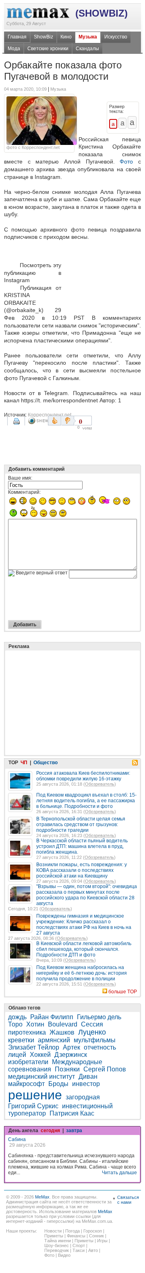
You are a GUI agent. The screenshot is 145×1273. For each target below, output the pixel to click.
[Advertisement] (102, 278)
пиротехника (27, 1032)
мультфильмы (95, 1040)
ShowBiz (43, 37)
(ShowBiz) (101, 13)
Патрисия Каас (72, 1113)
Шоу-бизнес (56, 1245)
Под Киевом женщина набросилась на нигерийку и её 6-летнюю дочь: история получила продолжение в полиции (81, 973)
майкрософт (26, 1083)
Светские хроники (47, 48)
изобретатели (28, 1061)
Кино (66, 37)
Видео (64, 1255)
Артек (71, 1047)
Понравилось (54, 420)
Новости (53, 1230)
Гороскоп (92, 1230)
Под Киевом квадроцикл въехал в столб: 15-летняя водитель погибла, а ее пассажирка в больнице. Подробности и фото (86, 800)
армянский (54, 1040)
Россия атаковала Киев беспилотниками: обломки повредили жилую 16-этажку (83, 776)
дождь (17, 1017)
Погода (72, 1230)
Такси (78, 1250)
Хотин (35, 1024)
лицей (17, 1054)
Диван (88, 1076)
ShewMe (38, 421)
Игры (102, 1240)
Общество (45, 762)
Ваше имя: (20, 478)
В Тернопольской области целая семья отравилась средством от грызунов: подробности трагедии (80, 824)
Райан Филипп (51, 1017)
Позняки (67, 1069)
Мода (14, 48)
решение (35, 1095)
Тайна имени (57, 1240)
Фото (126, 161)
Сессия (92, 1024)
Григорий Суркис (33, 1106)
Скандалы (87, 48)
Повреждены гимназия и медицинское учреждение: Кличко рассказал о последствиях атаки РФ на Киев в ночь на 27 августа (83, 924)
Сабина (17, 1139)
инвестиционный (87, 1106)
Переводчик (56, 1250)
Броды (58, 1083)
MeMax (42, 1196)
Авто (93, 1250)
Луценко (92, 1032)
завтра (74, 1130)
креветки (21, 1040)
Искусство (115, 37)
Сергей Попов (104, 1069)
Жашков (62, 1032)
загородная (83, 1097)
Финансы (76, 1235)
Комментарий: (24, 492)
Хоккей (40, 1054)
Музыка (88, 37)
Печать (17, 424)
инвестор (86, 1083)
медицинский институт (41, 1076)
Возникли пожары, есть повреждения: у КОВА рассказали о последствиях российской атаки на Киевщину (81, 870)
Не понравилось (68, 420)
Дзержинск (70, 1054)
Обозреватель (99, 784)
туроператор (27, 1113)
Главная (17, 37)
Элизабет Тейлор (33, 1047)
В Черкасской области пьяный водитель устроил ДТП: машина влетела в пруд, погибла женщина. (82, 846)
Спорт (78, 1245)
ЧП (24, 762)
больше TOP (122, 992)
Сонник (96, 1235)
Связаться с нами (128, 1200)
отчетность (100, 1047)
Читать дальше (119, 1172)
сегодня (50, 1130)
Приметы (53, 1235)
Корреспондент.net (49, 415)
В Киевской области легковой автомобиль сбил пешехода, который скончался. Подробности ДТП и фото (83, 949)
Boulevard (62, 1024)
